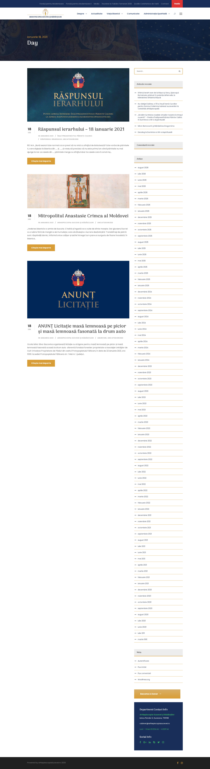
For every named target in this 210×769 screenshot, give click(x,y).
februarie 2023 (144, 428)
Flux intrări (142, 667)
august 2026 (143, 167)
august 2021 (143, 540)
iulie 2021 (141, 546)
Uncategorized (71, 139)
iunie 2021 (142, 552)
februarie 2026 (144, 205)
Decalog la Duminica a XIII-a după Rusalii (155, 132)
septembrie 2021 (145, 534)
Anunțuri (102, 338)
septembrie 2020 (145, 608)
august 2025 (143, 242)
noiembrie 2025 (144, 223)
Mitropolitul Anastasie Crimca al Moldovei (83, 216)
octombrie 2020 (144, 602)
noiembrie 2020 (144, 596)
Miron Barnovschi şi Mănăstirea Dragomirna (156, 126)
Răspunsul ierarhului (51, 139)
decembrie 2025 (145, 217)
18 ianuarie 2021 (46, 136)
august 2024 (143, 316)
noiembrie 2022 (144, 447)
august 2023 (143, 391)
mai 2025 (142, 260)
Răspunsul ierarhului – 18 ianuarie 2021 (81, 129)
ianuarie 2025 (143, 285)
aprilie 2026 (142, 192)
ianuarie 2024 (143, 360)
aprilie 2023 (142, 416)
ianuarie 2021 (143, 583)
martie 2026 (143, 198)
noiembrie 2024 (144, 298)
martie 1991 (142, 639)
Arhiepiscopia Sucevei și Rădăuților (75, 222)
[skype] (154, 742)
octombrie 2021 (144, 527)
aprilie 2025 (142, 267)
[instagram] (163, 742)
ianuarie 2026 (143, 211)
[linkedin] (150, 742)
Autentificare (143, 661)
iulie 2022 (142, 472)
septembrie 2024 (145, 310)
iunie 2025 (142, 254)
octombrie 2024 (145, 304)
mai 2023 (142, 409)
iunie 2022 (142, 478)
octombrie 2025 (144, 229)
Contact (165, 3)
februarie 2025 (144, 279)
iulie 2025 (142, 248)
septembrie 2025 (145, 236)
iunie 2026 (142, 180)
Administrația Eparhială (155, 13)
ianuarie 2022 (143, 509)
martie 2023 (143, 422)
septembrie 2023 (145, 385)
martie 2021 (143, 571)
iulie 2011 (141, 633)
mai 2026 (142, 186)
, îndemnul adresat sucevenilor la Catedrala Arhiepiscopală (158, 106)
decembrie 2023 (145, 366)
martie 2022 (143, 496)
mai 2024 (142, 335)
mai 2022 (142, 484)
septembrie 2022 (145, 459)
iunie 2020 (142, 627)
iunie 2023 (142, 403)
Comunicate (133, 13)
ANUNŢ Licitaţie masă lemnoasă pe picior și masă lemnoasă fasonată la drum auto (82, 329)
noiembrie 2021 (144, 521)
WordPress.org (144, 679)
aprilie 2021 (142, 565)
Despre (80, 13)
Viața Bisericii (113, 13)
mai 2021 (141, 558)
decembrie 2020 (145, 589)
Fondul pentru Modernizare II (78, 3)
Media (96, 3)
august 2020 (143, 614)
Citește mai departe (41, 161)
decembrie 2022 (145, 441)
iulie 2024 (142, 323)
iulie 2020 (142, 621)
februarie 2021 (144, 577)
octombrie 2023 (144, 378)
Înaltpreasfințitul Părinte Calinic (74, 136)
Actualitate (96, 13)
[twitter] (159, 742)
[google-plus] (144, 742)
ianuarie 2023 (143, 434)
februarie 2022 (144, 503)
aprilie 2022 (142, 490)
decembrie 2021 (144, 515)
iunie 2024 (142, 329)
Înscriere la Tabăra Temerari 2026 (117, 3)
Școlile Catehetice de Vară (146, 3)
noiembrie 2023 (144, 372)
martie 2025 (143, 273)
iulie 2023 (142, 397)
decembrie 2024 (145, 292)
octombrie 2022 (144, 453)
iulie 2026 (142, 174)
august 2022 (143, 465)
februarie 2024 (144, 354)
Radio (177, 3)
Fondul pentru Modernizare (52, 3)
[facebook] (140, 742)
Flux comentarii (144, 673)
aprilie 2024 (143, 341)
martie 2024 (143, 347)
